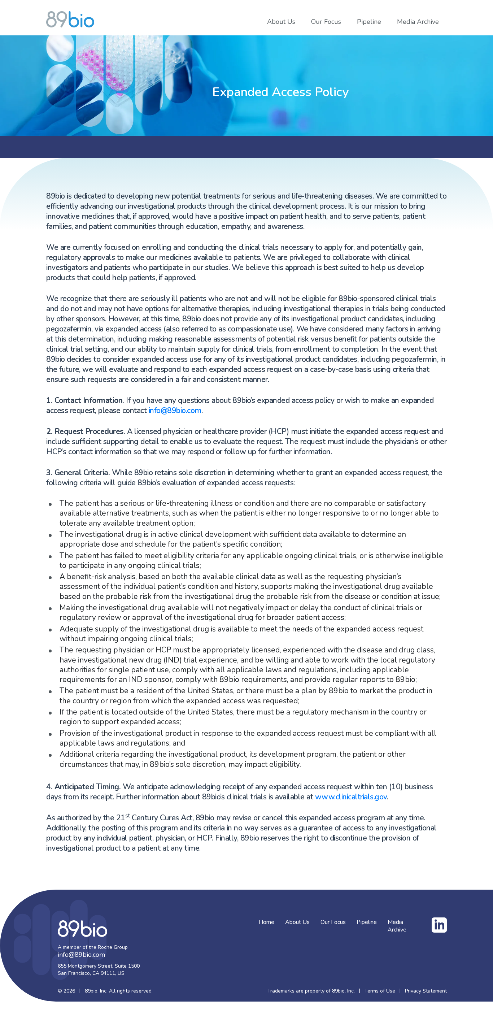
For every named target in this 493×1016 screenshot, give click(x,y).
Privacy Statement (426, 990)
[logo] (70, 19)
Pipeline (369, 22)
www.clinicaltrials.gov (351, 797)
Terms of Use (380, 990)
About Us (281, 22)
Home (266, 922)
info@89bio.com (175, 410)
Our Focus (326, 22)
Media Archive (418, 22)
